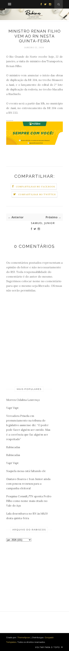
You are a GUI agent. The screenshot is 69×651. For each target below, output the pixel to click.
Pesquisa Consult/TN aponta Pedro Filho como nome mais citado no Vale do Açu (28, 501)
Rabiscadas (13, 447)
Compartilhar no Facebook (35, 186)
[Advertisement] (29, 570)
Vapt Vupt (12, 408)
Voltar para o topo (48, 647)
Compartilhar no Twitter (37, 194)
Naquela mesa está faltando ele (26, 471)
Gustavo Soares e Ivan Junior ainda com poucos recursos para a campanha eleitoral (28, 483)
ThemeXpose (23, 637)
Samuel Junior (43, 223)
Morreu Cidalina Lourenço (23, 400)
